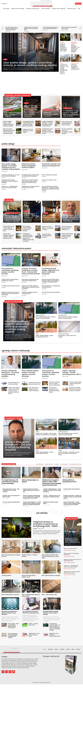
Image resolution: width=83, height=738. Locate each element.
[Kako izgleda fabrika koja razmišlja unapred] (12, 107)
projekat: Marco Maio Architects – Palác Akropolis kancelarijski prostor (47, 131)
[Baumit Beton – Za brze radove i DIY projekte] (69, 327)
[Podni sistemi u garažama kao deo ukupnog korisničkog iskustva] (45, 389)
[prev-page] (3, 28)
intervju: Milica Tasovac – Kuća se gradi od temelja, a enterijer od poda (9, 228)
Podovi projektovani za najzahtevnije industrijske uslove (51, 286)
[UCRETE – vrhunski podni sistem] (25, 625)
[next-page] (80, 28)
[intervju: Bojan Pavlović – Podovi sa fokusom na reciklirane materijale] (32, 212)
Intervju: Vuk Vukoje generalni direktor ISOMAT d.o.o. (67, 228)
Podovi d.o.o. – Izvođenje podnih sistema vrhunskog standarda (10, 187)
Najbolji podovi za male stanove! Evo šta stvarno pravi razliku (31, 187)
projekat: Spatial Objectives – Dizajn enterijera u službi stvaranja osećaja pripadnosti (52, 490)
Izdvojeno (62, 42)
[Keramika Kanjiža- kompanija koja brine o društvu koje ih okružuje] (52, 603)
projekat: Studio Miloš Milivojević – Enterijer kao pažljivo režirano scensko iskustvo (47, 124)
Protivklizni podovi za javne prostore (11, 286)
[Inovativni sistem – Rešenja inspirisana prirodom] (57, 235)
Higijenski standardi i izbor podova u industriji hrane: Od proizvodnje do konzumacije (11, 293)
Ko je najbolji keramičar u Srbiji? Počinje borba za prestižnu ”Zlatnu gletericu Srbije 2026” (28, 124)
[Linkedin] (10, 671)
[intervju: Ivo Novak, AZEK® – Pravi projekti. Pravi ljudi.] (57, 228)
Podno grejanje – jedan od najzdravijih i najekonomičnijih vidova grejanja (13, 625)
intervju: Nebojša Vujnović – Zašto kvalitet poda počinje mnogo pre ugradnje (8, 124)
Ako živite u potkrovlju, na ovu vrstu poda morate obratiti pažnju (10, 175)
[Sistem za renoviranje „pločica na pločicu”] (51, 107)
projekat (57, 464)
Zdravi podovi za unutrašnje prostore (69, 481)
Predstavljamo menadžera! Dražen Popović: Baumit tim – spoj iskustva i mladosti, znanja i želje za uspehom (28, 237)
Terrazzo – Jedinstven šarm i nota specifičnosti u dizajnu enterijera (67, 131)
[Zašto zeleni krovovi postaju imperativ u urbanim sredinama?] (25, 389)
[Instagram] (6, 671)
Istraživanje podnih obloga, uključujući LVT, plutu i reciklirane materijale (10, 181)
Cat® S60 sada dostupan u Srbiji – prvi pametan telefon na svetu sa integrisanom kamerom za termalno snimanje (54, 627)
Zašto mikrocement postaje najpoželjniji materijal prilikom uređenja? (12, 635)
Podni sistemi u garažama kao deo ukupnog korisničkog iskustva (30, 280)
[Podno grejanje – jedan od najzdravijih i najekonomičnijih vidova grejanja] (4, 625)
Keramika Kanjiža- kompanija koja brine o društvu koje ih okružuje (50, 613)
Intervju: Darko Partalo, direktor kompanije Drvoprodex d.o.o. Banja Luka (67, 236)
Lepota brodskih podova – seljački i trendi (29, 576)
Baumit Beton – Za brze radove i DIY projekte (67, 336)
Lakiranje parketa (6, 575)
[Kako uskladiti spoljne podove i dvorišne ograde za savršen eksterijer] (46, 308)
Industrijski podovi (62, 315)
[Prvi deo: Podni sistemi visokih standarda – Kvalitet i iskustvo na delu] (51, 212)
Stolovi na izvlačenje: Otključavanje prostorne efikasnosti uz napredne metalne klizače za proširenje (31, 497)
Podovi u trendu (67, 556)
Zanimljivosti (66, 213)
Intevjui (26, 211)
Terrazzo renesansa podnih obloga (11, 502)
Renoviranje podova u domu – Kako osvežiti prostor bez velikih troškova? (11, 490)
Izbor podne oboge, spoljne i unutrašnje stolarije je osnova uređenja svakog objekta (11, 28)
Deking (37, 333)
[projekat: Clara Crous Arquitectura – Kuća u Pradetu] (38, 131)
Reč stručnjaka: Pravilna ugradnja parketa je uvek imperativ (27, 228)
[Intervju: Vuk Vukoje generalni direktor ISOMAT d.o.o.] (77, 228)
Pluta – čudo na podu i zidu (49, 594)
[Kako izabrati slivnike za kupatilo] (51, 567)
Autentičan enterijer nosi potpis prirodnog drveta (51, 165)
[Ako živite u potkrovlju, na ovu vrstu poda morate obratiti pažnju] (45, 383)
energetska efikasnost (75, 464)
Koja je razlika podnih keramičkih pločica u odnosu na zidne (67, 123)
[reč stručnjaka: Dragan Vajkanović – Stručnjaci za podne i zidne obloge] (71, 212)
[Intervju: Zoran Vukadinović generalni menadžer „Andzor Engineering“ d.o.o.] (18, 235)
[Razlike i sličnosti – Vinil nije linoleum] (31, 546)
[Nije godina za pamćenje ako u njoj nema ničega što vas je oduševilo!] (10, 603)
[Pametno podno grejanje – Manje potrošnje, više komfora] (65, 383)
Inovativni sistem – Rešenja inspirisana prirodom (47, 235)
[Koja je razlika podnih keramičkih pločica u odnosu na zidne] (77, 123)
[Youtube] (13, 671)
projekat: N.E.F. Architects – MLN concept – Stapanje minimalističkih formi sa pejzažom (64, 69)
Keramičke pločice (9, 109)
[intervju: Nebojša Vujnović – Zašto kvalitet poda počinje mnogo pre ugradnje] (18, 123)
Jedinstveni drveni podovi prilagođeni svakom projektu (69, 28)
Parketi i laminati (74, 63)
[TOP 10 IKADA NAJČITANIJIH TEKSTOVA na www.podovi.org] (31, 603)
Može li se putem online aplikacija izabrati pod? (71, 554)
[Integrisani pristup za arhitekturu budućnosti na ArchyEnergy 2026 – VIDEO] (65, 37)
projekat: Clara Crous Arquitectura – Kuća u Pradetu (28, 131)
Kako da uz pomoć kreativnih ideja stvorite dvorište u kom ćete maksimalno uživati (9, 131)
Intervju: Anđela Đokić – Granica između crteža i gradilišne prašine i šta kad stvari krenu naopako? (72, 503)
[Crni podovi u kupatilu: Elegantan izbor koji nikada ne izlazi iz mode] (71, 107)
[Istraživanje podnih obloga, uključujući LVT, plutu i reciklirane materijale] (51, 259)
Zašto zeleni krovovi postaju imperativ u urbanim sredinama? (34, 389)
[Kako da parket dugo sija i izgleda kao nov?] (11, 546)
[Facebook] (3, 671)
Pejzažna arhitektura (40, 315)
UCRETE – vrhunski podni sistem (33, 624)
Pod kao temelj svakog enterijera (71, 489)
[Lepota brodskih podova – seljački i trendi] (31, 567)
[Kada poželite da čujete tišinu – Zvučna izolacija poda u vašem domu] (51, 546)
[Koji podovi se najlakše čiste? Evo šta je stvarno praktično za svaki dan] (65, 389)
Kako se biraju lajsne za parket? (49, 175)
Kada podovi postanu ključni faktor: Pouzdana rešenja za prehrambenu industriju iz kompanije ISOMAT (50, 281)
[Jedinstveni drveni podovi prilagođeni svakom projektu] (76, 58)
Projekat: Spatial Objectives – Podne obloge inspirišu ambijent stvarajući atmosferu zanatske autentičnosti (32, 503)
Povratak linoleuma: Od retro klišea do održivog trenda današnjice (30, 175)
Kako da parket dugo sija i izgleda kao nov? (11, 555)
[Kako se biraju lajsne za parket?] (31, 472)
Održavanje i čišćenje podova (74, 43)
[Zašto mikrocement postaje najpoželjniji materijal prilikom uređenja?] (4, 635)
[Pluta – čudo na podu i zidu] (51, 586)
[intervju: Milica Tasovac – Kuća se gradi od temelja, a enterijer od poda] (18, 228)
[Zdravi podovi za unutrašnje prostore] (71, 472)
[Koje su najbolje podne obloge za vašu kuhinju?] (31, 586)
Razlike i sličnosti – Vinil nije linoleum (29, 555)
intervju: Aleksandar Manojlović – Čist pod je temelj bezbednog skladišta (50, 28)
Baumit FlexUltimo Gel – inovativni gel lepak (14, 383)
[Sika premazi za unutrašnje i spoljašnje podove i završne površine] (11, 259)
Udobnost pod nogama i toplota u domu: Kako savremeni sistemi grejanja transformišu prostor (30, 181)
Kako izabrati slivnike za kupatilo (51, 575)
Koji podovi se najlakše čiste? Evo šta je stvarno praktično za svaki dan (75, 389)
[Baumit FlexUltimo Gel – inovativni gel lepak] (4, 383)
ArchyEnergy (39, 464)
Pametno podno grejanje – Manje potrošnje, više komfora (75, 383)
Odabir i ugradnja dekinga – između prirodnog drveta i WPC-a (44, 336)
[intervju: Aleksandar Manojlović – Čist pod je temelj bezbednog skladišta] (76, 37)
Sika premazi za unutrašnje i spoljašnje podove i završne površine (10, 271)
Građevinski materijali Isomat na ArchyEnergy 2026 (30, 293)
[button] (5, 3)
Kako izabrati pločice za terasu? (10, 594)
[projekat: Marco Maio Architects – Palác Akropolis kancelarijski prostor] (57, 131)
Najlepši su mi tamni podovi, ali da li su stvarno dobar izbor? (72, 560)
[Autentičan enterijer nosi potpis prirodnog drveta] (51, 155)
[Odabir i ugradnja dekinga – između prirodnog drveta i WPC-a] (46, 327)
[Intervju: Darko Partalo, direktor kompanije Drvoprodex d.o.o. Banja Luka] (77, 235)
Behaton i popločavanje (63, 333)
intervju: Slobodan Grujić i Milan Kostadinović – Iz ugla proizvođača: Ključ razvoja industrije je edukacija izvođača (50, 188)
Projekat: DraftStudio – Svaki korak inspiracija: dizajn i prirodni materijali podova (72, 497)
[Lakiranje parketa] (11, 567)
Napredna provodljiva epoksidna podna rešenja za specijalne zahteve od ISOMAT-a (30, 287)
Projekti (61, 63)
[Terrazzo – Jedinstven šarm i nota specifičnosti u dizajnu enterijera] (77, 131)
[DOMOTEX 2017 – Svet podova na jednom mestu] (25, 635)
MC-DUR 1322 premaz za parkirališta (51, 292)
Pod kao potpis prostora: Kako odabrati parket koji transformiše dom (31, 490)
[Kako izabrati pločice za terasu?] (11, 586)
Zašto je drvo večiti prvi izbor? (49, 180)
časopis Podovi (49, 464)
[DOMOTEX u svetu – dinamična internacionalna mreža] (45, 635)
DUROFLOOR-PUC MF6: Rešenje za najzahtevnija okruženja (10, 280)
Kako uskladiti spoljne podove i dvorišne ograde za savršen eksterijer (46, 317)
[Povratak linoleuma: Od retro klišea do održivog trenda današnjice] (11, 472)
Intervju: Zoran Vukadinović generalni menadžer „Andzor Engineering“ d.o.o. (8, 236)
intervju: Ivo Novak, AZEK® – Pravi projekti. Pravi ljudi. (47, 228)
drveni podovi (64, 464)
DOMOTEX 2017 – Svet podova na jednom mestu (34, 635)
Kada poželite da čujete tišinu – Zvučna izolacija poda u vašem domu (50, 556)
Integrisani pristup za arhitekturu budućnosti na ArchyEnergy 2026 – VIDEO (31, 28)
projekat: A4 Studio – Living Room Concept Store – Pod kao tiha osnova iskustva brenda (31, 271)
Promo (5, 59)
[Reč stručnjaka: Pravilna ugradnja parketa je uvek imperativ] (38, 228)
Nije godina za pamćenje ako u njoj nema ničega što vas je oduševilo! (10, 613)
